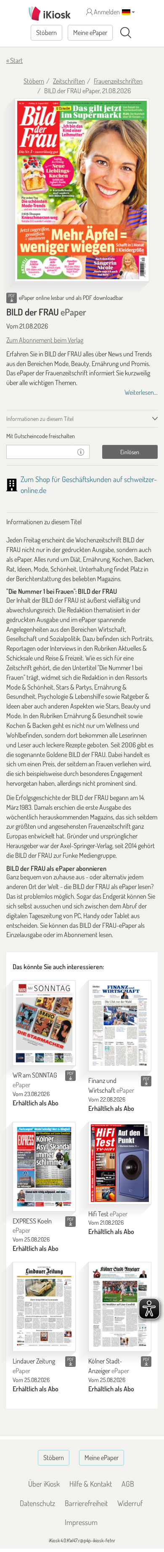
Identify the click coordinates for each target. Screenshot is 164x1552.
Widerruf (130, 1503)
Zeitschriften (69, 81)
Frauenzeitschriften (118, 81)
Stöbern (46, 32)
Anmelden (106, 12)
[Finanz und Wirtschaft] (119, 1025)
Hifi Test (107, 1214)
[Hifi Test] (119, 1163)
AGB (128, 1483)
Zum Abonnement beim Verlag (44, 340)
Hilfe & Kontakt (90, 1483)
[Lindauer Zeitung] (44, 1307)
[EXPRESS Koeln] (44, 1167)
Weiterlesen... (141, 392)
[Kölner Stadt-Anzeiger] (119, 1307)
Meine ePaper (90, 32)
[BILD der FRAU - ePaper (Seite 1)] (82, 190)
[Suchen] (125, 32)
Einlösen (129, 451)
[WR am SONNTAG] (44, 1023)
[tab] (82, 436)
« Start (14, 60)
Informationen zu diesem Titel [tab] (40, 418)
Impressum (81, 1522)
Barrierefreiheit (86, 1503)
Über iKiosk (44, 1483)
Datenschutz (37, 1503)
